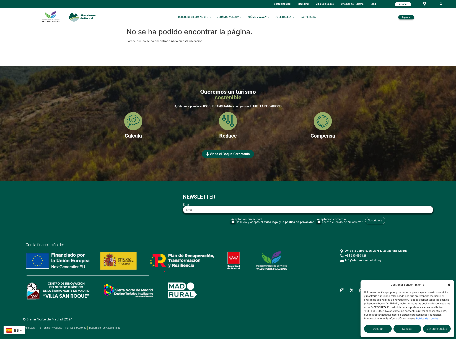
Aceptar (378, 328)
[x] (352, 290)
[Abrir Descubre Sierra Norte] (210, 17)
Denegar (407, 328)
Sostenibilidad (282, 4)
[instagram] (343, 290)
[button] (449, 285)
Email (186, 204)
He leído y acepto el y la (275, 222)
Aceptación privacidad (272, 220)
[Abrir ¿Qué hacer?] (293, 17)
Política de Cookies (427, 318)
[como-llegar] (425, 4)
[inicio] (82, 17)
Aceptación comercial (339, 220)
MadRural (303, 4)
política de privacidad (299, 222)
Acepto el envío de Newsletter (342, 222)
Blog (373, 4)
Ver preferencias (437, 328)
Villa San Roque (325, 4)
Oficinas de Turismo (352, 4)
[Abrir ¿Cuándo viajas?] (241, 17)
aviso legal (271, 222)
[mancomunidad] (51, 17)
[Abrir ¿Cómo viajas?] (268, 17)
